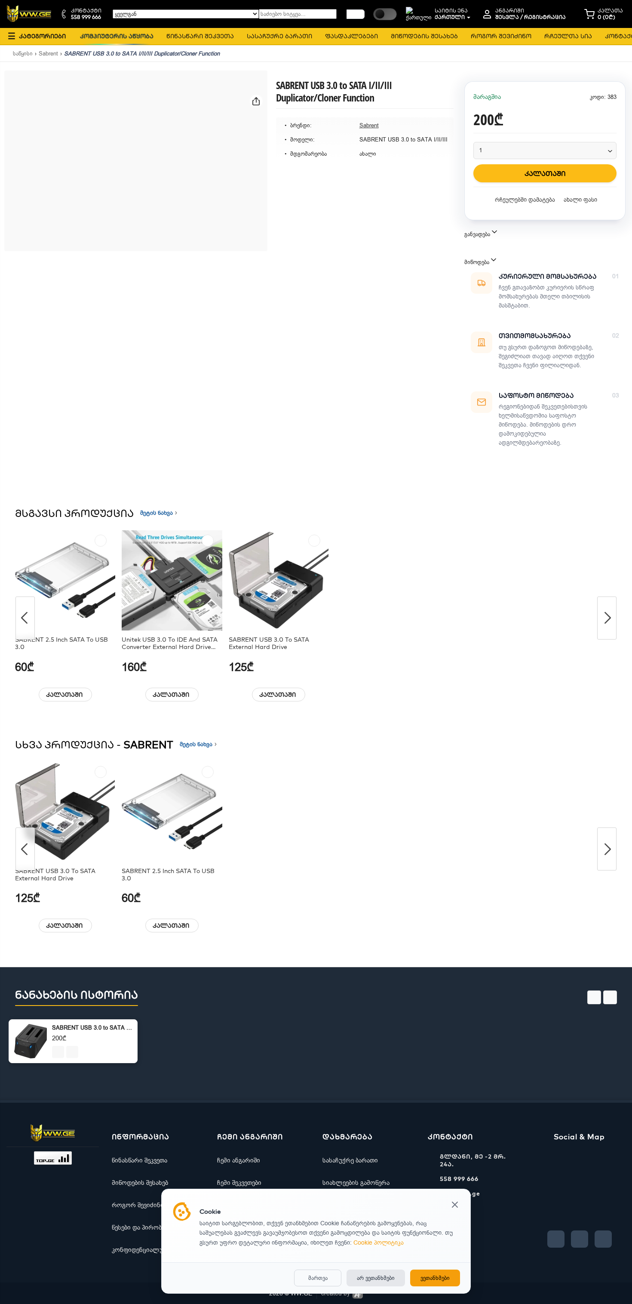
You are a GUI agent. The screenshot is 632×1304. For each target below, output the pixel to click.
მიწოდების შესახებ (140, 1182)
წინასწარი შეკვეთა (139, 1160)
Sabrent (48, 53)
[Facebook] (556, 1239)
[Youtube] (579, 1239)
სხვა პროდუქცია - (94, 744)
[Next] (607, 618)
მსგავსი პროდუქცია (74, 513)
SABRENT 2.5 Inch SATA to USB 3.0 (61, 643)
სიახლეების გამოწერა (356, 1182)
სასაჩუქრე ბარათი (350, 1160)
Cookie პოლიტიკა (378, 1243)
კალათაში (64, 694)
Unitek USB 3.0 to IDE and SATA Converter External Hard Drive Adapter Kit (170, 643)
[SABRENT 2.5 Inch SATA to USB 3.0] (65, 580)
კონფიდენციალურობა (145, 1250)
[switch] (385, 14)
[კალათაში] (58, 1052)
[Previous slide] (594, 997)
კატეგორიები (37, 36)
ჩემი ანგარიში (238, 1160)
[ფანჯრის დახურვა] (454, 1205)
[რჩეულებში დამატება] (101, 541)
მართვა (318, 1278)
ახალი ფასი (580, 200)
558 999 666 (459, 1179)
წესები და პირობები (141, 1227)
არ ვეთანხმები (376, 1278)
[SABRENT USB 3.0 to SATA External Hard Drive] (279, 580)
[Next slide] (610, 997)
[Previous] (25, 618)
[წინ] (356, 14)
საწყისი (23, 53)
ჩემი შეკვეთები (239, 1182)
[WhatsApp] (603, 1239)
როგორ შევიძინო (139, 1205)
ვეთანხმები (435, 1278)
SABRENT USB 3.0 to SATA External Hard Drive (269, 643)
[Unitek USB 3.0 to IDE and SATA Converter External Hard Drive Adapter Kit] (172, 580)
